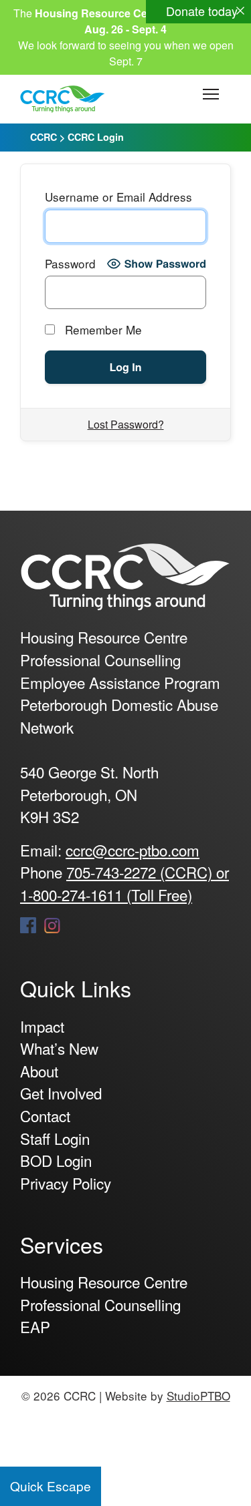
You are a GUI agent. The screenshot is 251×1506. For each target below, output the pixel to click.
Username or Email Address (118, 196)
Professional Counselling (100, 1304)
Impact (42, 1026)
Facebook (28, 925)
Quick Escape (50, 1486)
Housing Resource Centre (103, 1281)
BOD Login (56, 1160)
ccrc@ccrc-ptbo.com (132, 849)
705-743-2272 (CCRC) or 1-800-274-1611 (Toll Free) (124, 883)
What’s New (59, 1048)
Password (70, 263)
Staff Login (55, 1138)
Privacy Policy (65, 1183)
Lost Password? (126, 424)
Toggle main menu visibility (211, 93)
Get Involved (61, 1092)
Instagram (52, 925)
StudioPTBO (198, 1395)
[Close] (240, 10)
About (39, 1070)
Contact (45, 1115)
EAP (35, 1326)
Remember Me (102, 329)
